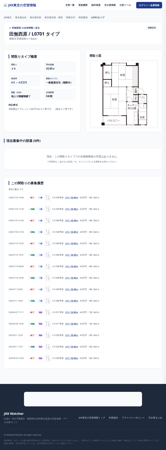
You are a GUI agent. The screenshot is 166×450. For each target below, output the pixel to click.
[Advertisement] (83, 399)
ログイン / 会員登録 (149, 5)
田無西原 (83, 17)
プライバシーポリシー (133, 417)
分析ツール (125, 4)
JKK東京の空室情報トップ (92, 417)
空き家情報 (110, 4)
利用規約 (113, 417)
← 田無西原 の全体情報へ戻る (24, 27)
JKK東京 (8, 17)
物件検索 (96, 4)
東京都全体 (20, 17)
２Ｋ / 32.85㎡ (71, 197)
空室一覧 (70, 4)
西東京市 (70, 17)
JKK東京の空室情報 (22, 5)
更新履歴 (83, 4)
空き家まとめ (155, 417)
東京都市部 (35, 17)
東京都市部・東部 (54, 17)
